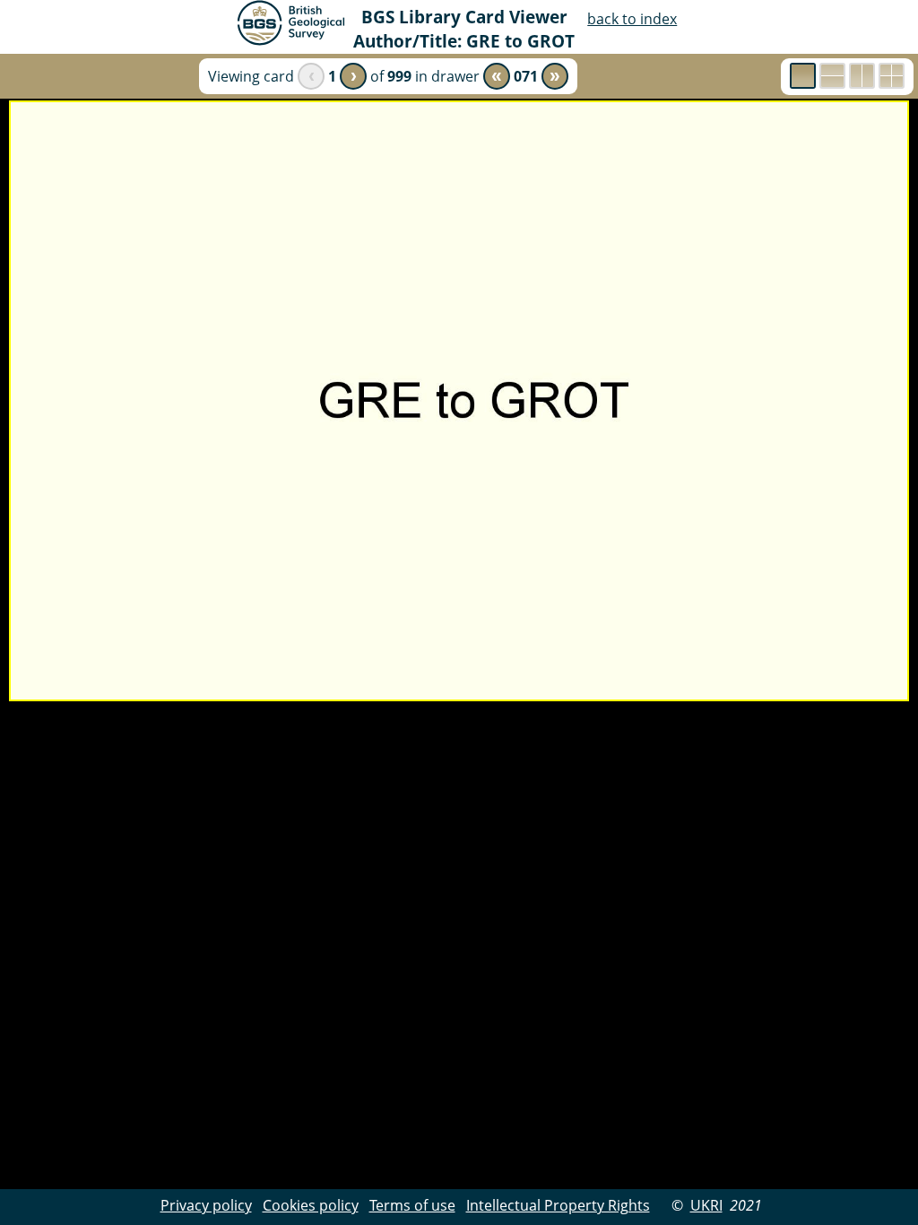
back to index (632, 19)
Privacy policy (206, 1205)
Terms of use (412, 1205)
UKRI (706, 1205)
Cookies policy (311, 1205)
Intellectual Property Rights (558, 1205)
